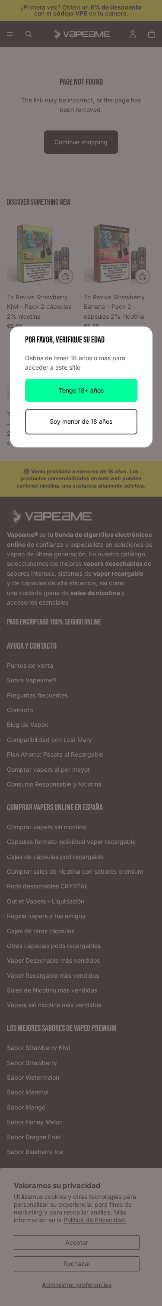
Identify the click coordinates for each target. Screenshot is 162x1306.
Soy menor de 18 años (81, 421)
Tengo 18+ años (81, 390)
